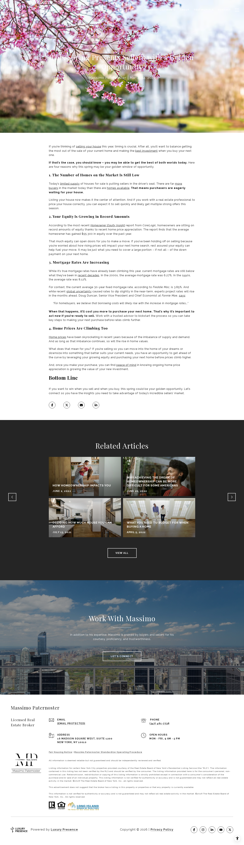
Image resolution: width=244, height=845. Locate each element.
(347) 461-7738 (159, 723)
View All (122, 553)
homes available (118, 188)
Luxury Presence (64, 829)
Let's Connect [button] (122, 656)
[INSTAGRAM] (203, 829)
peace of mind (126, 365)
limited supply (70, 183)
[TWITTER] (230, 829)
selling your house (88, 146)
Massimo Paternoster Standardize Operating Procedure (108, 752)
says (182, 295)
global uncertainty (79, 291)
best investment (146, 150)
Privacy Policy (162, 829)
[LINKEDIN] (212, 829)
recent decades (88, 275)
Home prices (57, 337)
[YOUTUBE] (221, 829)
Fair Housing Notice (60, 752)
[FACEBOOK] (194, 829)
